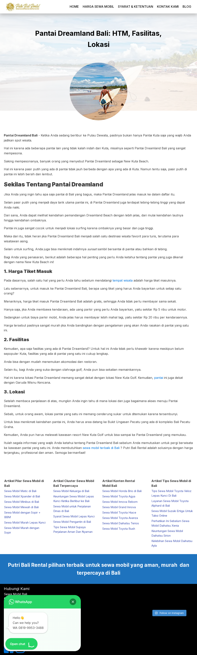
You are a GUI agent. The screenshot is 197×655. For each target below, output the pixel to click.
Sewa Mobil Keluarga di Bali (71, 491)
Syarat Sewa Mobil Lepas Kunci (74, 516)
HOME (74, 6)
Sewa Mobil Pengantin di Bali (72, 522)
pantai (158, 378)
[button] (73, 601)
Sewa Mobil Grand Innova (119, 507)
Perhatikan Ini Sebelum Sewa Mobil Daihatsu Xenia (170, 523)
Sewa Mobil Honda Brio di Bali (122, 491)
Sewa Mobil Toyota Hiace (119, 512)
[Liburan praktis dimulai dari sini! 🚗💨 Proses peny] (152, 602)
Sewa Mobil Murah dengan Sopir (21, 530)
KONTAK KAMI (168, 6)
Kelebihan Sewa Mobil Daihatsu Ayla (171, 543)
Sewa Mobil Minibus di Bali (21, 502)
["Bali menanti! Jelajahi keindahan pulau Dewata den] (152, 592)
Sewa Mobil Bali (15, 594)
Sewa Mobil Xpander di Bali (22, 496)
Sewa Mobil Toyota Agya (118, 496)
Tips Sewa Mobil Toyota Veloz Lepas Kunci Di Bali (171, 493)
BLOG (187, 6)
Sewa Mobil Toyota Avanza (120, 518)
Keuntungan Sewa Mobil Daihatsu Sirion (167, 533)
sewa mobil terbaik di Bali (101, 448)
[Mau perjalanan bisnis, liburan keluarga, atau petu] (168, 592)
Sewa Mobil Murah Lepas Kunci (25, 522)
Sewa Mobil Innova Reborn (120, 502)
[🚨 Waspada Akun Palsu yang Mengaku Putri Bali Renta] (168, 602)
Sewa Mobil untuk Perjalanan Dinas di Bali (72, 509)
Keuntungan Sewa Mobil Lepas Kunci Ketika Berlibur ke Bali (73, 499)
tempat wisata (123, 280)
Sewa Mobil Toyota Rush (118, 528)
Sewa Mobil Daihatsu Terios (120, 523)
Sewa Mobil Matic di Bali (20, 491)
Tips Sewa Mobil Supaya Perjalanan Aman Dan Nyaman (73, 529)
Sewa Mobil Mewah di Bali (21, 507)
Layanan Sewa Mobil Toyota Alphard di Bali (170, 503)
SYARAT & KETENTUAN (135, 6)
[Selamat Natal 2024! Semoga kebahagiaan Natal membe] (185, 602)
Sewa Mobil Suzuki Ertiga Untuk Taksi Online (172, 513)
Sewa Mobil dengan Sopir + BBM (22, 515)
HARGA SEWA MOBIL (98, 6)
